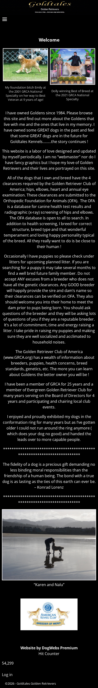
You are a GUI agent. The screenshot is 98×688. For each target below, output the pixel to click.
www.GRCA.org (18, 357)
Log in (7, 674)
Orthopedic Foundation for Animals (35, 200)
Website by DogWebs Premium (49, 648)
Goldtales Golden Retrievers (36, 683)
